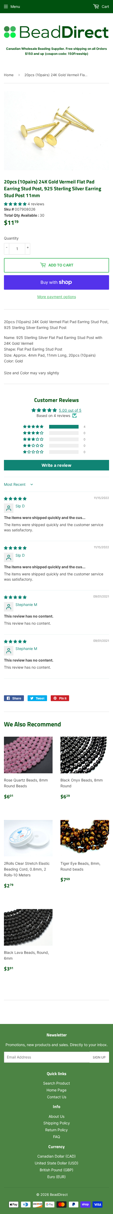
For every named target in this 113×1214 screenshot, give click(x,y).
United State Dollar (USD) (56, 1163)
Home (9, 75)
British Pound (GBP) (56, 1170)
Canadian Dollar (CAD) (56, 1156)
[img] (15, 498)
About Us (56, 1116)
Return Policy (56, 1130)
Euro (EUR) (56, 1176)
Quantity (11, 238)
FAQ (56, 1136)
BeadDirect (59, 1194)
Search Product (56, 1083)
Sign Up (99, 1057)
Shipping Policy (56, 1123)
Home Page (56, 1090)
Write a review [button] (56, 465)
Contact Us (56, 1097)
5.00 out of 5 (70, 410)
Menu (15, 6)
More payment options (56, 296)
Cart (105, 6)
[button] (16, 204)
